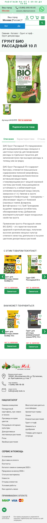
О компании (7, 457)
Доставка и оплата (10, 460)
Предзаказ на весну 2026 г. (13, 471)
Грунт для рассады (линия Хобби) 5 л (11, 279)
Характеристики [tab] (25, 139)
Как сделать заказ (10, 489)
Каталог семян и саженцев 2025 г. (16, 467)
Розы (4, 438)
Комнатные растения (34, 419)
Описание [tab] (8, 139)
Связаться (11, 291)
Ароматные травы (33, 412)
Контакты (6, 464)
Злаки (28, 415)
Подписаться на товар (23, 127)
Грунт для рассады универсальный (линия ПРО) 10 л (33, 334)
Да (19, 26)
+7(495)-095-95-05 (27, 8)
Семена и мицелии (10, 405)
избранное (32, 17)
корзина (37, 17)
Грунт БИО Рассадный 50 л (33, 279)
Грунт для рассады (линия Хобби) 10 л (11, 334)
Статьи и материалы (11, 475)
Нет (6, 26)
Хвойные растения (10, 442)
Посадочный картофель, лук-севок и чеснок (11, 412)
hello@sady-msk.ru (16, 391)
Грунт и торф (30, 423)
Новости (5, 478)
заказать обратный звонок (25, 11)
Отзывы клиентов (9, 482)
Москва (5, 10)
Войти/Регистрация (27, 17)
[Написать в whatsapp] (40, 9)
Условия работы (9, 485)
